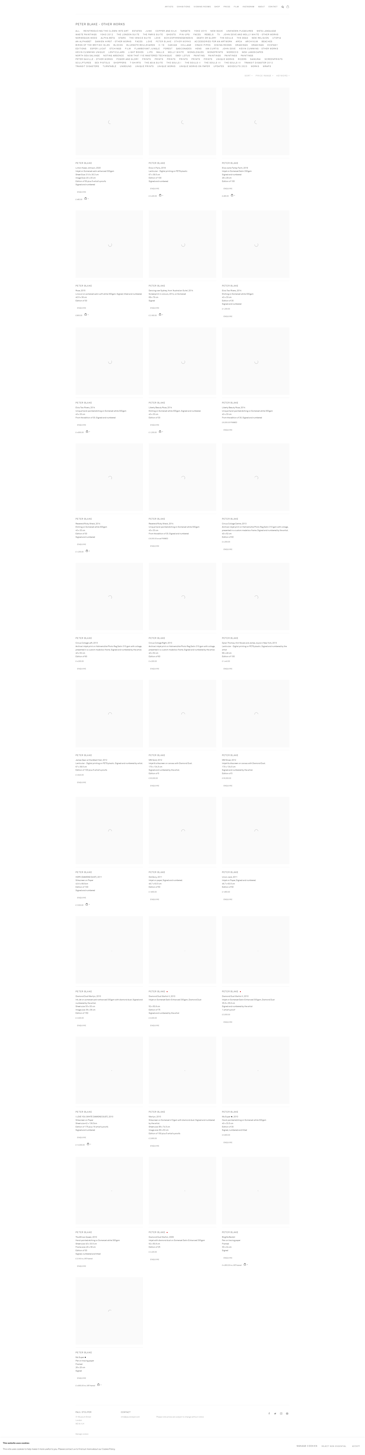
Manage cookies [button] (82, 1434)
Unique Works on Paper (194, 66)
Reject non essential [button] (334, 1446)
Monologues (195, 52)
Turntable (109, 66)
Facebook (269, 1413)
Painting (199, 56)
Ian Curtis (212, 49)
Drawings (241, 45)
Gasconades (184, 49)
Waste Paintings (86, 35)
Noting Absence (113, 56)
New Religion (260, 38)
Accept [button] (356, 1446)
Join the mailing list (287, 1413)
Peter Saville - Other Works (94, 59)
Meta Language (266, 31)
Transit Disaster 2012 (258, 63)
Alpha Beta (108, 38)
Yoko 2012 (106, 35)
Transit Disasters (87, 66)
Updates (219, 66)
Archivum (252, 42)
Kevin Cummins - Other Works (258, 49)
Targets (185, 31)
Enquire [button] (81, 192)
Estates (137, 31)
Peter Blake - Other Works (100, 24)
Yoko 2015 (200, 31)
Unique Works (225, 59)
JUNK (149, 31)
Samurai (255, 59)
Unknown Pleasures (239, 31)
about (261, 7)
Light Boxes (136, 52)
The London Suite (128, 35)
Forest (168, 49)
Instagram (249, 7)
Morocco (232, 52)
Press (227, 7)
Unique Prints (144, 66)
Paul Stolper (91, 7)
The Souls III (212, 63)
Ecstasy (272, 45)
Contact (273, 7)
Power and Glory (127, 59)
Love (158, 38)
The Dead (242, 38)
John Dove (229, 49)
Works (255, 66)
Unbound (126, 66)
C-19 (161, 45)
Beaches (267, 42)
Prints (146, 59)
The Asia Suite (154, 63)
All (78, 31)
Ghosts (171, 35)
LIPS (150, 52)
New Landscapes (252, 52)
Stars (122, 38)
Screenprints (274, 59)
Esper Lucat (98, 49)
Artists (169, 7)
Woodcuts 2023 (237, 66)
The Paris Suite (153, 35)
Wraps (267, 66)
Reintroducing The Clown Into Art (106, 31)
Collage (186, 45)
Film (236, 7)
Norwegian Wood (86, 38)
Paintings (214, 56)
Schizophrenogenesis (178, 38)
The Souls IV (232, 63)
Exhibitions (183, 7)
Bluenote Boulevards (140, 45)
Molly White (176, 52)
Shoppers (120, 63)
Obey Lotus (183, 56)
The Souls (226, 38)
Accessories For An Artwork (213, 42)
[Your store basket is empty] (287, 7)
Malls (160, 52)
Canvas (172, 45)
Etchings (116, 49)
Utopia (276, 38)
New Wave (216, 31)
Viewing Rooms (202, 7)
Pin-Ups (185, 35)
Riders (242, 59)
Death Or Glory (207, 38)
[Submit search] (283, 7)
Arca (239, 42)
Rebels (209, 35)
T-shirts (135, 63)
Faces (197, 35)
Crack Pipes (203, 45)
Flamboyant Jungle (147, 49)
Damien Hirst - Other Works (113, 42)
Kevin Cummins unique (90, 52)
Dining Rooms (223, 45)
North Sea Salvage (88, 56)
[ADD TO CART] (86, 199)
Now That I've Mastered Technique (149, 56)
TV (218, 35)
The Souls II (193, 63)
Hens (198, 49)
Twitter (275, 1413)
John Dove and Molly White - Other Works (251, 35)
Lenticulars (117, 52)
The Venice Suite (140, 38)
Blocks (118, 45)
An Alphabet (84, 42)
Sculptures (83, 63)
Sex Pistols (102, 63)
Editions (81, 49)
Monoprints (215, 52)
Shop (217, 7)
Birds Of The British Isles (93, 45)
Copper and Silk (166, 31)
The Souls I (174, 63)
